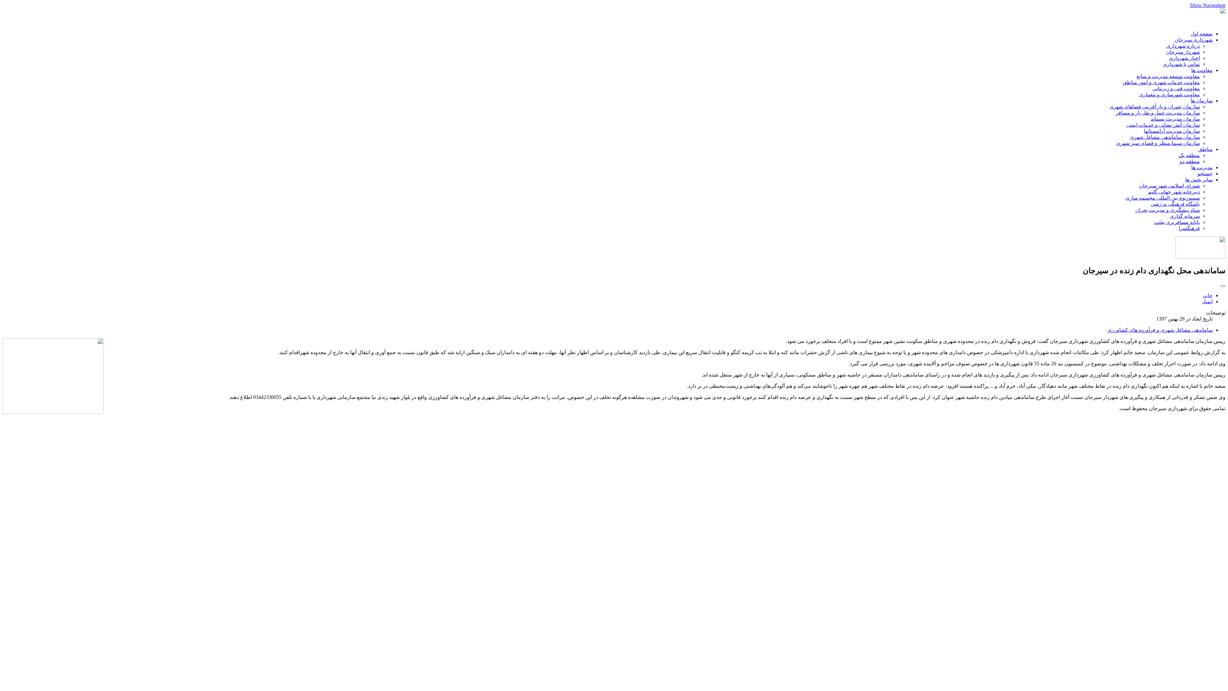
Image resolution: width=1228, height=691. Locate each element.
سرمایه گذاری (1185, 216)
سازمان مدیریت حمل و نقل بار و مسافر (1158, 112)
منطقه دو (1190, 161)
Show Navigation (1207, 5)
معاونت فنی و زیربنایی (1176, 88)
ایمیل (1207, 301)
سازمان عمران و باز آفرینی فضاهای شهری (1154, 106)
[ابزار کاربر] (1222, 286)
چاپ (1208, 295)
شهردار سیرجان (1183, 52)
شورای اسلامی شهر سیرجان (1169, 185)
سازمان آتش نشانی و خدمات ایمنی (1163, 125)
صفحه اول (1202, 33)
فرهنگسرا (1189, 228)
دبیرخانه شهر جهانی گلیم (1174, 192)
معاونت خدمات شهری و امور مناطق (1161, 82)
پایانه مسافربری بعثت (1177, 222)
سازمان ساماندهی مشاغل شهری (1165, 137)
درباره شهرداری (1183, 46)
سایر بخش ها (1199, 179)
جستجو (1205, 173)
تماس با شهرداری (1181, 64)
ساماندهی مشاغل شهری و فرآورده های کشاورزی (1160, 330)
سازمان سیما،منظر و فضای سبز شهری (1158, 143)
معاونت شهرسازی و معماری (1169, 94)
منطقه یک (1189, 155)
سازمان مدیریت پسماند (1175, 119)
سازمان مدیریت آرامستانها (1172, 131)
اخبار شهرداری (1184, 58)
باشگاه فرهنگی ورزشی (1175, 204)
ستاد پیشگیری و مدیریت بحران (1167, 210)
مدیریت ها (1202, 167)
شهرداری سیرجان (1194, 40)
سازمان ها (1202, 100)
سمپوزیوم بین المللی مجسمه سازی (1162, 198)
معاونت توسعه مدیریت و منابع (1168, 76)
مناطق (1205, 149)
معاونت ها (1202, 70)
